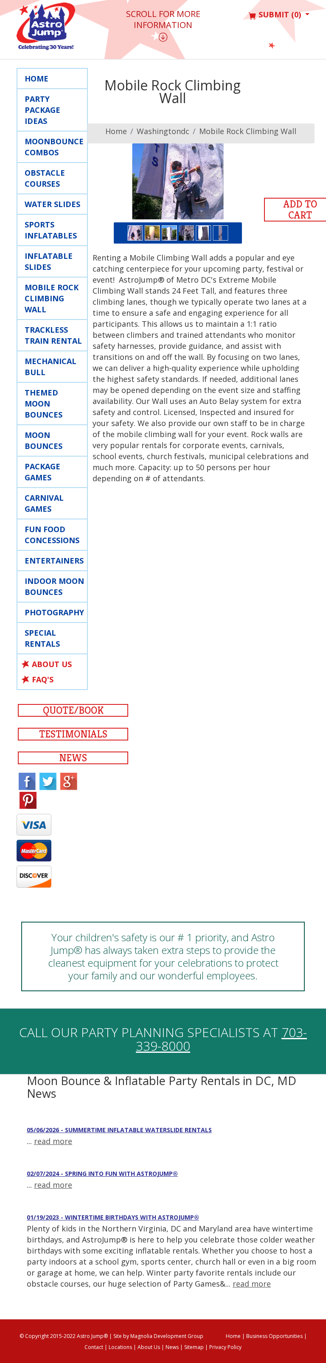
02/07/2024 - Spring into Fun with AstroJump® (102, 1173)
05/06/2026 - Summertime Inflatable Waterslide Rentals (119, 1130)
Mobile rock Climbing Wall (52, 298)
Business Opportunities (274, 1336)
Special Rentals (42, 638)
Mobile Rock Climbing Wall (247, 131)
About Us (52, 664)
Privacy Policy (225, 1347)
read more (53, 1141)
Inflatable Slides (49, 261)
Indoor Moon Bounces (54, 586)
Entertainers (54, 560)
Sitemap (194, 1347)
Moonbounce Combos (54, 146)
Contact (93, 1347)
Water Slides (52, 204)
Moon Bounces (43, 440)
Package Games (42, 471)
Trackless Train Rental (53, 335)
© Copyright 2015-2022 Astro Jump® (64, 1336)
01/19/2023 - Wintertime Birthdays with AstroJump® (113, 1217)
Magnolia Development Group (166, 1336)
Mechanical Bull (50, 366)
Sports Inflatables (51, 230)
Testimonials (73, 734)
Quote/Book (73, 710)
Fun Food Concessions (52, 534)
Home (36, 78)
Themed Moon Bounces (43, 403)
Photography (54, 612)
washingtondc (163, 131)
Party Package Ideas (42, 110)
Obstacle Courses (45, 178)
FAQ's (42, 679)
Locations (120, 1347)
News (73, 758)
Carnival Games (44, 503)
